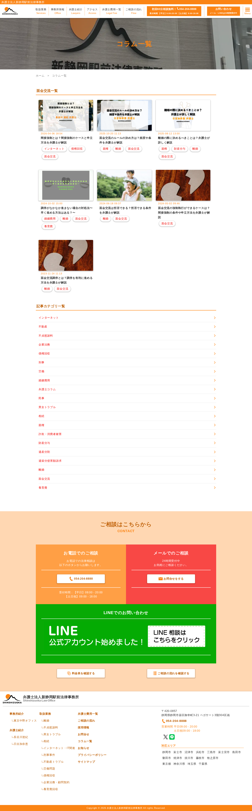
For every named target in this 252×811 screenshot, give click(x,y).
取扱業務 (45, 713)
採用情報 (83, 727)
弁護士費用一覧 (88, 713)
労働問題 (49, 768)
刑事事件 (49, 754)
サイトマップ (86, 761)
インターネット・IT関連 (59, 748)
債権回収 (49, 775)
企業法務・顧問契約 (56, 782)
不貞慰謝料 (51, 727)
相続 (46, 741)
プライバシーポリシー (92, 754)
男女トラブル (52, 734)
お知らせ (83, 748)
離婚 (46, 720)
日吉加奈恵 (21, 743)
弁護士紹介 (17, 730)
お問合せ (83, 734)
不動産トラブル (54, 761)
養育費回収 (51, 789)
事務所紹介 (17, 713)
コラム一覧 (85, 741)
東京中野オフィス (25, 720)
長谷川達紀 (21, 737)
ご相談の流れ (86, 720)
